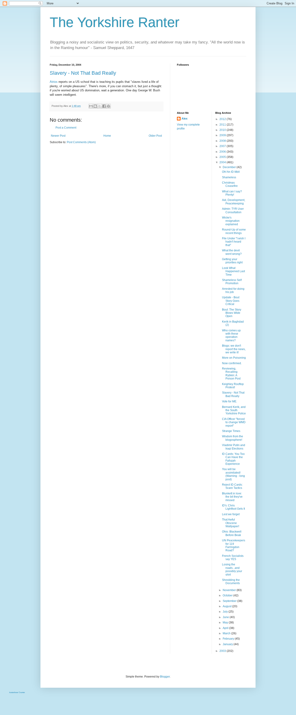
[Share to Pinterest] (108, 106)
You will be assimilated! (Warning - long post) (233, 474)
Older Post (155, 135)
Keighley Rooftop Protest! (233, 385)
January (228, 644)
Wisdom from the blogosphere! (232, 438)
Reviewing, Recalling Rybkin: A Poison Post (231, 373)
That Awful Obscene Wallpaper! (230, 523)
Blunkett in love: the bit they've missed (232, 497)
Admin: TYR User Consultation (233, 210)
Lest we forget (231, 514)
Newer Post (58, 135)
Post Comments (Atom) (81, 142)
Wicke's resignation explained (231, 221)
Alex (185, 118)
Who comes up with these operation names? (231, 335)
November (230, 590)
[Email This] (91, 106)
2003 (223, 651)
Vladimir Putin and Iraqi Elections (233, 447)
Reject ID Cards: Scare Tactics (232, 486)
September (230, 601)
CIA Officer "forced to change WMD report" (234, 422)
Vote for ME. (229, 401)
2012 (223, 119)
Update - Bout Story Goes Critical (230, 301)
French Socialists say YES (233, 557)
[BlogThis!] (95, 106)
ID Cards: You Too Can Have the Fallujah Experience (233, 458)
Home (107, 135)
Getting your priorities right (232, 261)
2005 (223, 157)
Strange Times (231, 431)
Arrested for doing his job (233, 290)
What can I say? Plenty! (232, 193)
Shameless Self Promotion (232, 281)
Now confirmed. (232, 363)
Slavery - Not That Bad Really (83, 73)
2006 (223, 151)
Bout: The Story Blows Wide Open (231, 313)
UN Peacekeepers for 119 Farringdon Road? (233, 545)
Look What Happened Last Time (233, 271)
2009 (223, 135)
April (226, 628)
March (227, 633)
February (229, 638)
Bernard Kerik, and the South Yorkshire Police (234, 410)
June (226, 617)
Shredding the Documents (231, 581)
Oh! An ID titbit (231, 171)
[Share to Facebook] (104, 106)
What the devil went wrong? (232, 252)
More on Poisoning (234, 357)
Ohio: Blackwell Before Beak (231, 533)
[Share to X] (99, 106)
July (225, 611)
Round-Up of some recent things (234, 231)
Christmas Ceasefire (230, 184)
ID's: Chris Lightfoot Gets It (233, 507)
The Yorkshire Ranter (114, 22)
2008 (223, 140)
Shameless (229, 177)
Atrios (54, 81)
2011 (223, 124)
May (226, 622)
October (228, 595)
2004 (223, 162)
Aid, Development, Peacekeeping (233, 201)
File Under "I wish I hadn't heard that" (233, 242)
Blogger (165, 676)
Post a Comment (66, 127)
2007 (223, 146)
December (230, 167)
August (227, 606)
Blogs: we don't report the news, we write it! (234, 349)
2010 (223, 130)
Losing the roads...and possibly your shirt (232, 569)
